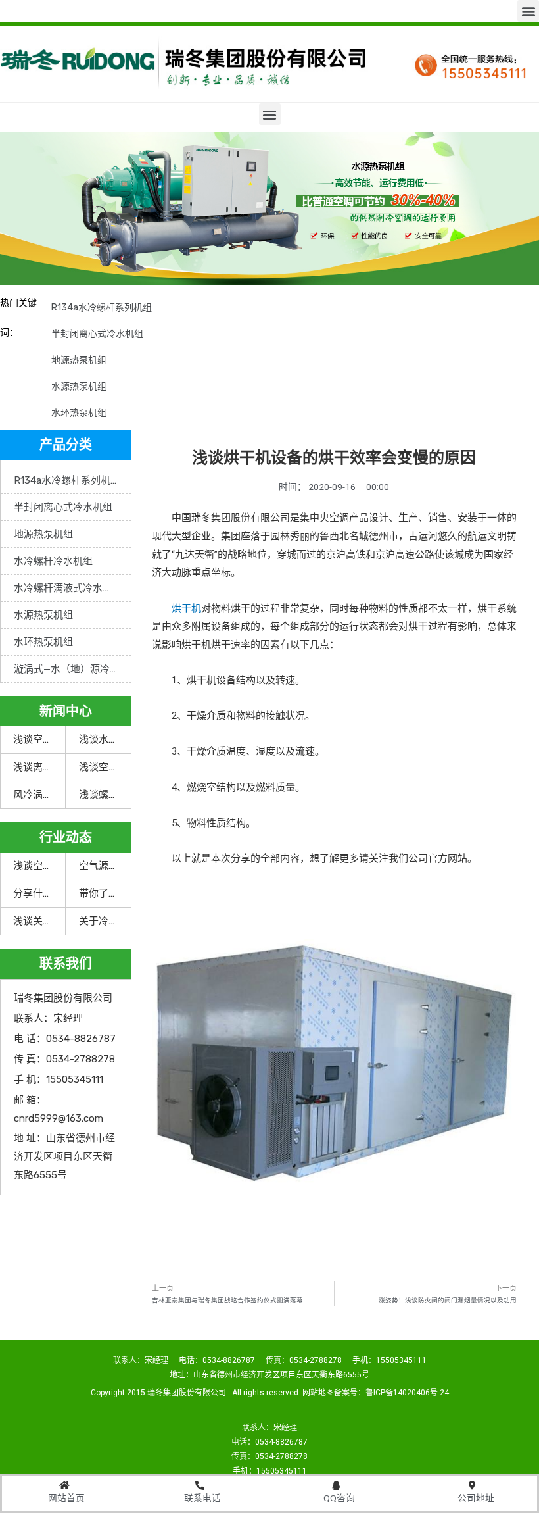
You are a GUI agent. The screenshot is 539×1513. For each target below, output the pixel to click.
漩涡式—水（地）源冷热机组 (72, 669)
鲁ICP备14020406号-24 (407, 1392)
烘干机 (186, 608)
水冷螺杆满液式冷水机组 (68, 588)
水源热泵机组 (78, 386)
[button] (528, 11)
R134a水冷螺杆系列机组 (101, 307)
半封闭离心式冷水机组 (97, 333)
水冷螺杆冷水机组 (53, 561)
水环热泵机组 (78, 412)
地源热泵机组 (78, 360)
